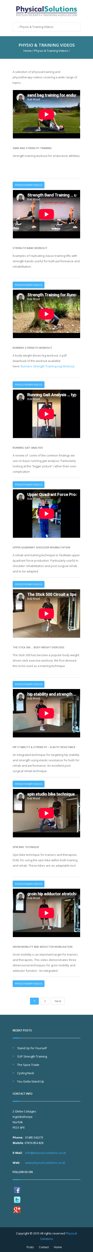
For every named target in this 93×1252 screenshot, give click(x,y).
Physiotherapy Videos (28, 185)
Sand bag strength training (32, 148)
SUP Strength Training (32, 1056)
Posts (30, 1247)
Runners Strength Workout (32, 347)
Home (27, 51)
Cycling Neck (25, 1073)
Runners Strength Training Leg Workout (47, 366)
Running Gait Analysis (28, 447)
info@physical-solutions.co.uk (45, 1153)
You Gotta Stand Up (30, 1081)
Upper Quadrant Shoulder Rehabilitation (41, 547)
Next (58, 1001)
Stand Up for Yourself (32, 1048)
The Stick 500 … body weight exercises (38, 647)
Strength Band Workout (30, 248)
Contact (44, 1247)
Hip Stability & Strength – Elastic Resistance (44, 747)
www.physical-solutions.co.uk (45, 1163)
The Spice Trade (28, 1065)
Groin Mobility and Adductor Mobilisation (42, 946)
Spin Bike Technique (26, 847)
